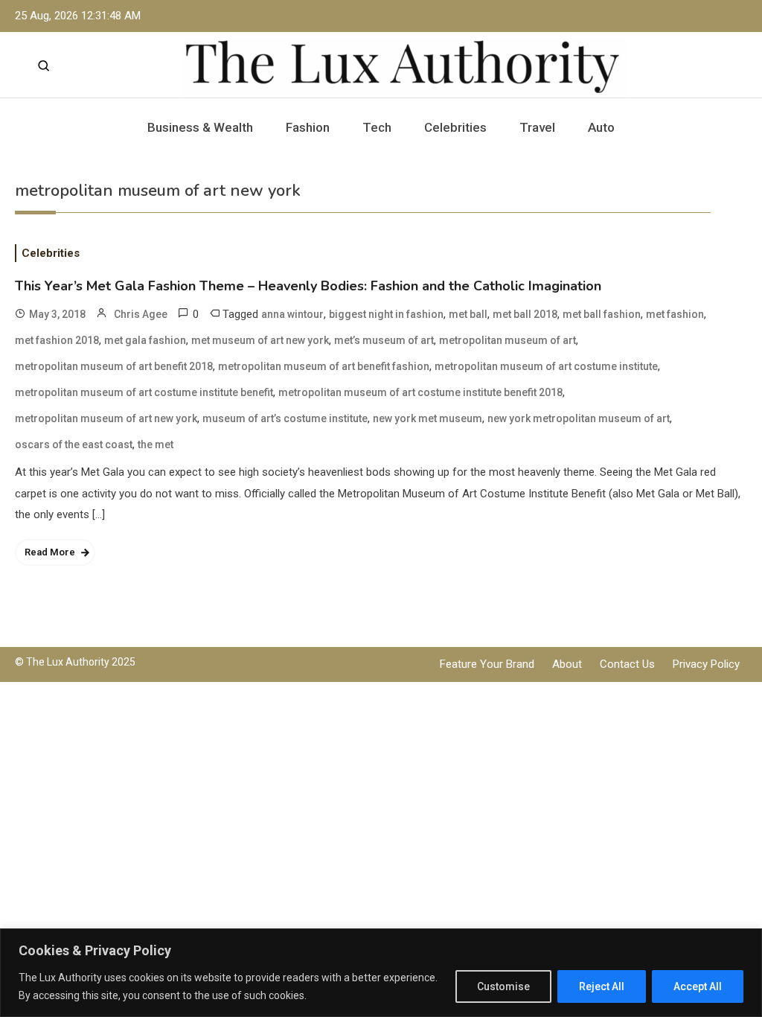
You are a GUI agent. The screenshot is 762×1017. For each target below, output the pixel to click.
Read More (50, 552)
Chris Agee (140, 314)
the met (155, 444)
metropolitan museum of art (507, 340)
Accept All (697, 986)
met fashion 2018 (57, 340)
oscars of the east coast (73, 444)
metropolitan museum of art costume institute (546, 366)
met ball (468, 314)
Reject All (601, 986)
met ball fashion (602, 314)
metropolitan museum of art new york (106, 418)
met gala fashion (145, 340)
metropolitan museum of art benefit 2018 (114, 366)
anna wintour (292, 314)
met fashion (675, 314)
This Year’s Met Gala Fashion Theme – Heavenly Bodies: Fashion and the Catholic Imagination (308, 286)
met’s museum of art (384, 340)
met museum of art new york (260, 340)
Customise (503, 986)
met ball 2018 (525, 314)
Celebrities (455, 127)
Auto (601, 127)
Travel (537, 127)
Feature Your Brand (487, 664)
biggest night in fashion (386, 314)
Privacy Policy (706, 664)
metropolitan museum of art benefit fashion (323, 366)
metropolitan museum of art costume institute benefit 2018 (420, 392)
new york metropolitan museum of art (578, 418)
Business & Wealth (200, 127)
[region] (381, 972)
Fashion (308, 127)
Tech (376, 127)
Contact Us (627, 664)
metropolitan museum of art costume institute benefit (144, 392)
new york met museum (427, 418)
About (567, 664)
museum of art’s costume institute (285, 418)
